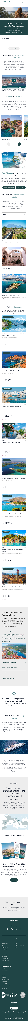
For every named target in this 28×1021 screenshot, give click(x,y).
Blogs (16, 943)
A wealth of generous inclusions (8, 678)
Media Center (4, 988)
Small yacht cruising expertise (8, 631)
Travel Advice (4, 954)
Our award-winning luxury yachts (9, 662)
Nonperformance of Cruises (7, 986)
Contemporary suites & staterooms (9, 667)
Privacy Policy (4, 981)
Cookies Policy (5, 983)
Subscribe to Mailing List (19, 945)
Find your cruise (20, 187)
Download (13, 879)
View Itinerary (4, 348)
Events (16, 947)
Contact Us (4, 941)
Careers (3, 975)
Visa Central (4, 962)
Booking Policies (5, 958)
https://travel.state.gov (18, 1017)
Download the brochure (8, 187)
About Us (3, 968)
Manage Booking (5, 943)
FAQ (2, 945)
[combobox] (14, 214)
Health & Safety (5, 947)
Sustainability (4, 977)
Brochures (17, 941)
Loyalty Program (5, 970)
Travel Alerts (4, 949)
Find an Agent (4, 956)
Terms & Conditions (6, 979)
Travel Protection (5, 960)
